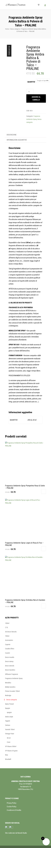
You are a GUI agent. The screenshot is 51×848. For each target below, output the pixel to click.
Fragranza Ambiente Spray (14, 678)
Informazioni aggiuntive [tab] (17, 140)
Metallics (8, 683)
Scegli (43, 491)
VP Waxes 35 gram (11, 751)
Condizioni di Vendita (14, 810)
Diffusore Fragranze (11, 674)
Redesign (8, 695)
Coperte (7, 644)
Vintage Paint (9, 734)
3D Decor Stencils (10, 632)
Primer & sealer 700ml (12, 691)
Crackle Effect (9, 649)
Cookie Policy (11, 807)
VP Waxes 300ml (10, 746)
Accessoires (9, 640)
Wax (6, 755)
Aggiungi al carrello (36, 98)
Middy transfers (10, 687)
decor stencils (9, 666)
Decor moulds (9, 657)
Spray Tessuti (9, 704)
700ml (7, 636)
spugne (9, 712)
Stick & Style (9, 717)
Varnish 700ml (10, 729)
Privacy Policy (11, 803)
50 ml (9, 738)
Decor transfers (10, 670)
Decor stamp (9, 661)
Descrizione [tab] (11, 135)
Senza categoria (15, 29)
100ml (7, 623)
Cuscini (7, 653)
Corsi (8, 742)
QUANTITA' (31, 82)
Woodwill (8, 759)
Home (7, 29)
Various (7, 725)
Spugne (7, 708)
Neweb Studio (22, 833)
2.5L (6, 627)
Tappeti (7, 721)
